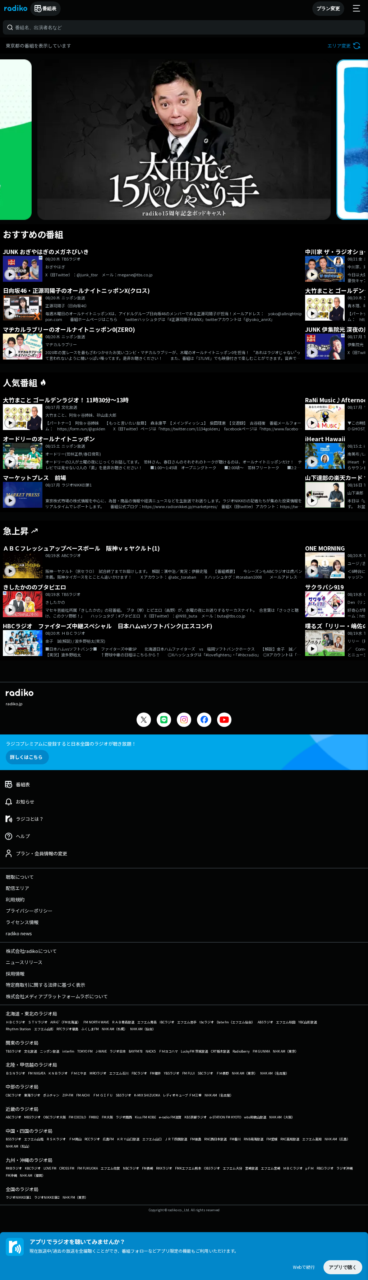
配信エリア (17, 888)
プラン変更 (328, 8)
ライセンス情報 (22, 922)
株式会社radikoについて (31, 950)
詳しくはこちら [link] (26, 757)
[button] (344, 45)
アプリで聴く (343, 1267)
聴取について (20, 876)
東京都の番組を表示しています (38, 45)
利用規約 (15, 899)
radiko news (19, 933)
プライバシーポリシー (29, 910)
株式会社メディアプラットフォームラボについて (57, 996)
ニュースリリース (24, 962)
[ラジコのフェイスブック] (204, 721)
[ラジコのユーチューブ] (224, 721)
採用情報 (15, 973)
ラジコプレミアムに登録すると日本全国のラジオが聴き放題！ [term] (71, 743)
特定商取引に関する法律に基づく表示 (45, 984)
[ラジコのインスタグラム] (184, 720)
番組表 (49, 8)
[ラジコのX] (144, 721)
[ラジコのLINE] (164, 721)
